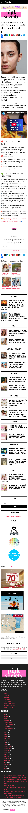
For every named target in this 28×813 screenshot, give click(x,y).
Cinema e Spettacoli (8, 725)
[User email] (18, 251)
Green (5, 740)
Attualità (6, 716)
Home (5, 693)
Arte (5, 715)
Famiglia (6, 734)
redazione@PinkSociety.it (19, 649)
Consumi (6, 726)
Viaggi (5, 768)
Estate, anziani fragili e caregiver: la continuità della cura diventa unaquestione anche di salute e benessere (15, 781)
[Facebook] (10, 251)
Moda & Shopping (8, 748)
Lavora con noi (7, 699)
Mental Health (7, 746)
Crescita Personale (8, 728)
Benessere (6, 721)
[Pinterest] (16, 251)
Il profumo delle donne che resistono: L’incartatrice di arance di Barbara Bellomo (14, 787)
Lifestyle (6, 744)
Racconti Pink (7, 760)
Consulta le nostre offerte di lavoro (14, 516)
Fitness (5, 736)
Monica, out (6, 750)
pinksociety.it (6, 247)
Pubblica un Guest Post (9, 705)
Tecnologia (6, 764)
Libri (5, 742)
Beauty (5, 718)
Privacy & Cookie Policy (9, 703)
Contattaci (6, 695)
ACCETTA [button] (12, 809)
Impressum (6, 697)
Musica (5, 752)
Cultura (5, 730)
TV (4, 766)
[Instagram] (14, 251)
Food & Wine (7, 738)
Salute (5, 762)
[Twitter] (12, 251)
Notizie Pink (7, 754)
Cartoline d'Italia (8, 722)
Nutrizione (6, 756)
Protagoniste (7, 758)
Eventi (5, 732)
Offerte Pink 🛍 (7, 701)
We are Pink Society (8, 707)
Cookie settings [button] (5, 809)
